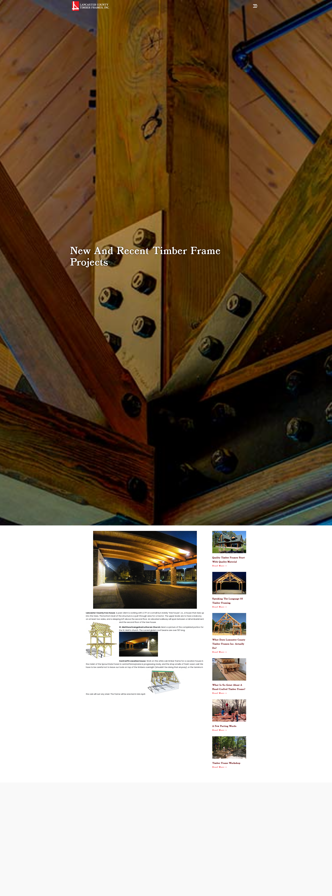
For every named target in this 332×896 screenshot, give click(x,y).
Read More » (219, 565)
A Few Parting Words (224, 726)
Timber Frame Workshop (226, 763)
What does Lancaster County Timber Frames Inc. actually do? (228, 644)
